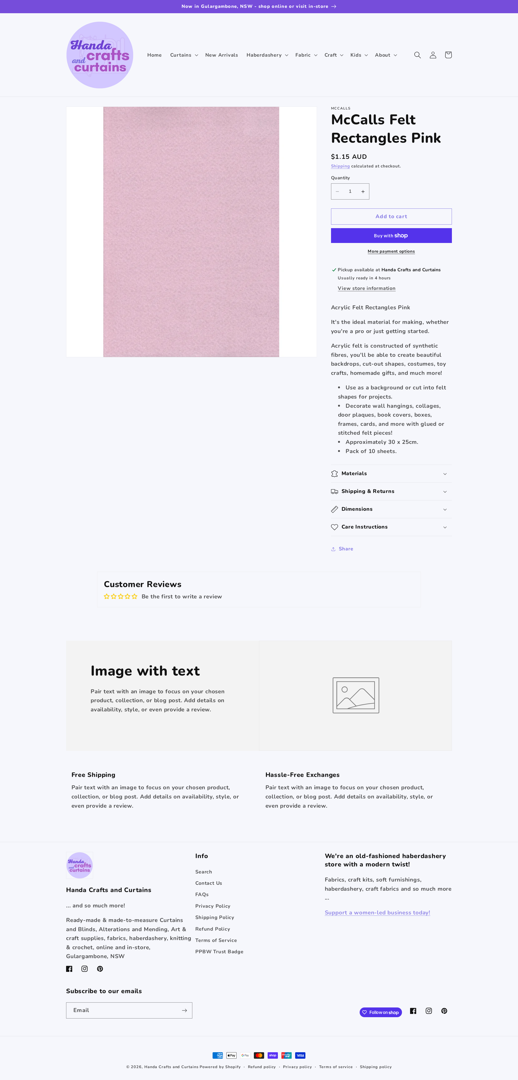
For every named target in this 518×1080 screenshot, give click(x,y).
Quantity (340, 178)
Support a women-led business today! (377, 912)
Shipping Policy (214, 917)
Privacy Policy (213, 906)
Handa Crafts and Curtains (171, 1066)
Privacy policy (297, 1066)
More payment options (391, 251)
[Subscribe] (184, 1010)
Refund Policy (212, 929)
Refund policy (262, 1066)
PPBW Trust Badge (219, 951)
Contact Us (208, 883)
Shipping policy (376, 1066)
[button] (183, 55)
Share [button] (346, 549)
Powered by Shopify (220, 1066)
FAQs (202, 894)
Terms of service (336, 1066)
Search (203, 872)
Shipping (340, 166)
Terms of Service (216, 940)
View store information (367, 288)
